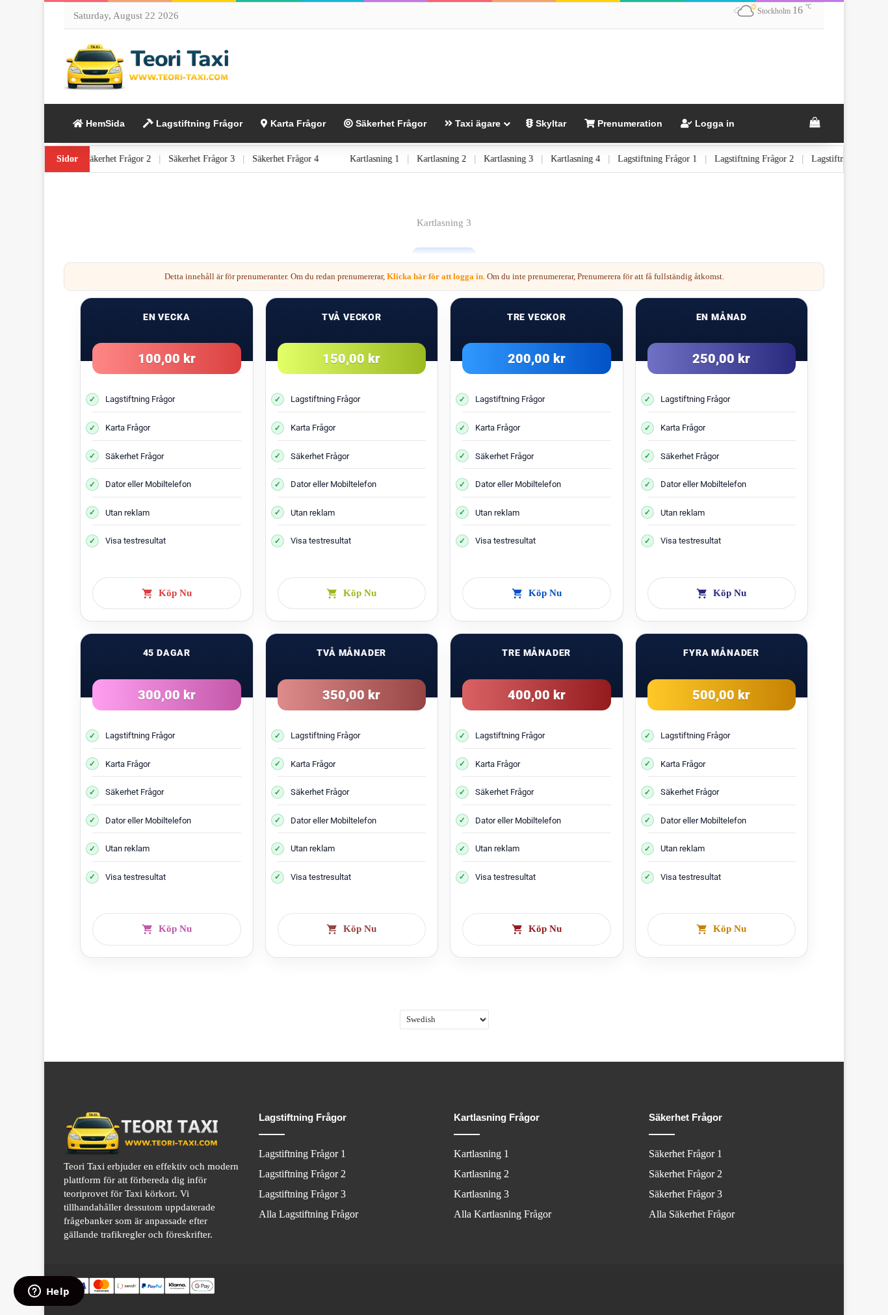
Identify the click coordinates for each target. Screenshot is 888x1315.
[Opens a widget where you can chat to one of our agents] (49, 1292)
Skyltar (549, 123)
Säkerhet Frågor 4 (311, 159)
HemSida (104, 123)
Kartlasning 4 (601, 159)
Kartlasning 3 (534, 159)
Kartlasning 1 (400, 159)
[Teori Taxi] (148, 66)
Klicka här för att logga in (435, 276)
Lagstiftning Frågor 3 (302, 1193)
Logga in (713, 123)
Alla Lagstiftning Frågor (308, 1214)
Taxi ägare (476, 123)
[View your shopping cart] (814, 123)
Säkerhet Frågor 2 (144, 159)
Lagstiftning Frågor (197, 123)
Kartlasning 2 (467, 159)
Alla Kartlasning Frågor (502, 1214)
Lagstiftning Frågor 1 (683, 159)
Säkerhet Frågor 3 (227, 159)
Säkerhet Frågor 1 (685, 1153)
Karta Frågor (297, 123)
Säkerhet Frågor (389, 123)
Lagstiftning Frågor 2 (780, 159)
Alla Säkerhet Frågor (692, 1214)
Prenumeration (628, 123)
